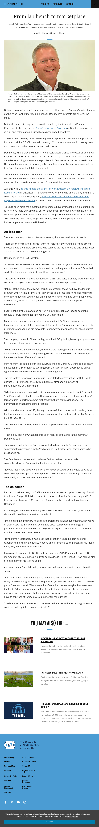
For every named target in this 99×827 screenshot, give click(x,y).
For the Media (27, 776)
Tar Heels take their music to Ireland (62, 672)
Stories (45, 4)
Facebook (5, 802)
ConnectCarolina (29, 762)
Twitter (12, 802)
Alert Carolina (28, 757)
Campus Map (9, 766)
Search (70, 4)
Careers (7, 770)
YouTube (18, 802)
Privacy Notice (72, 817)
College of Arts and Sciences (51, 128)
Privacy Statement (8, 787)
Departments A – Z (28, 771)
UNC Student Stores (27, 787)
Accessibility (9, 757)
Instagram (24, 802)
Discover (58, 4)
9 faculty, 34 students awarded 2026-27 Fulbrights (63, 640)
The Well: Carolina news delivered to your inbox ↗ (65, 705)
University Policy (11, 776)
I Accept (49, 822)
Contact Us (26, 766)
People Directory (26, 781)
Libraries (7, 780)
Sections (95, 4)
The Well (7, 792)
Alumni (7, 762)
